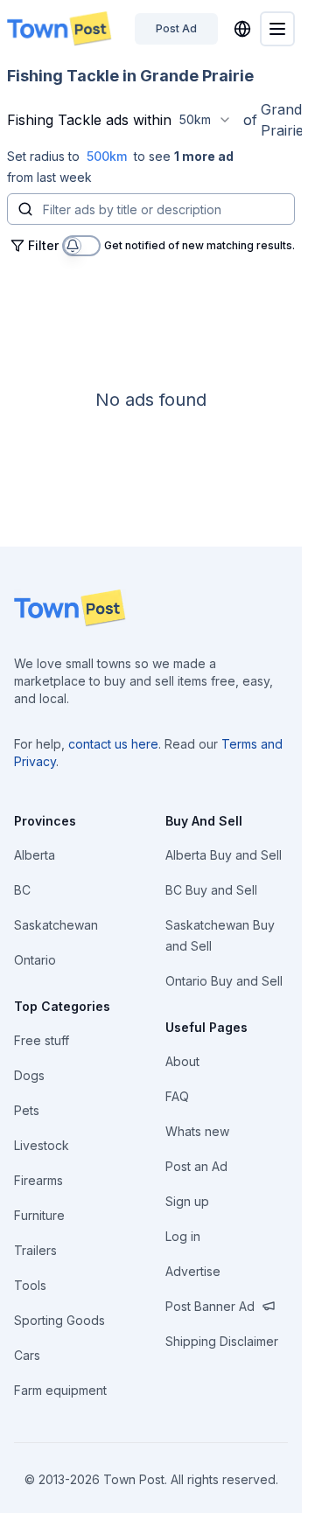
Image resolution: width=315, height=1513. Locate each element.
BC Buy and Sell (211, 889)
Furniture (39, 1215)
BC (22, 889)
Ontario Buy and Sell (224, 980)
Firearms (38, 1180)
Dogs (29, 1075)
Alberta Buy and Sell (223, 854)
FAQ (177, 1096)
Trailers (35, 1250)
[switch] (81, 245)
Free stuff (41, 1040)
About (182, 1061)
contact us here (113, 743)
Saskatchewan (56, 924)
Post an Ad (196, 1166)
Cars (27, 1355)
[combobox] (205, 119)
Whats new (197, 1131)
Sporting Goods (59, 1320)
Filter (43, 245)
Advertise (192, 1271)
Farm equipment (60, 1390)
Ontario (35, 959)
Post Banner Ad (210, 1306)
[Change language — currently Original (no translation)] (242, 29)
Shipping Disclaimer (221, 1341)
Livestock (41, 1145)
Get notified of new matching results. (199, 246)
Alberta (34, 854)
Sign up (187, 1201)
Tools (30, 1285)
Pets (26, 1110)
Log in (182, 1236)
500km (107, 156)
